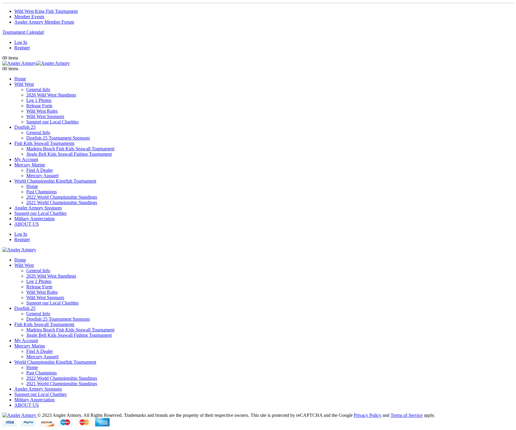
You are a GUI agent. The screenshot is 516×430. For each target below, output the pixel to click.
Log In (20, 42)
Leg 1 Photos (38, 100)
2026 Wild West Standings (51, 94)
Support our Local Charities (52, 121)
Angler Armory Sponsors (38, 207)
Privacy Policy (367, 415)
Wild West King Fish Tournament (46, 11)
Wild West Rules (42, 111)
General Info (38, 89)
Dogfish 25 (25, 127)
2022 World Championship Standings (61, 197)
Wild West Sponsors (45, 116)
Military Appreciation (34, 218)
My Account (26, 159)
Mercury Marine (29, 164)
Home (20, 78)
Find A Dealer (39, 170)
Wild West (24, 84)
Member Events (29, 16)
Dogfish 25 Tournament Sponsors (58, 137)
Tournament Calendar (22, 32)
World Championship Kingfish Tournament (55, 180)
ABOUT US (26, 224)
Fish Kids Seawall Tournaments (44, 143)
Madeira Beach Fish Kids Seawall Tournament (70, 148)
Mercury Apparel (42, 175)
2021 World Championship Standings (61, 202)
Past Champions (41, 191)
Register (22, 47)
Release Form (39, 105)
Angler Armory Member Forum (44, 22)
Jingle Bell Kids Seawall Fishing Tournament (69, 154)
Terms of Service (407, 415)
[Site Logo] (36, 63)
